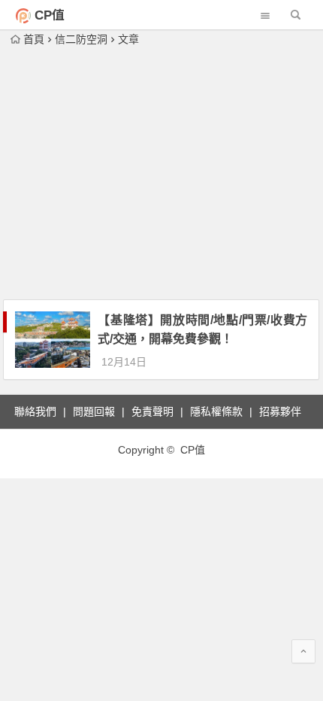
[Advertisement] (161, 174)
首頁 (33, 39)
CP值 (50, 15)
